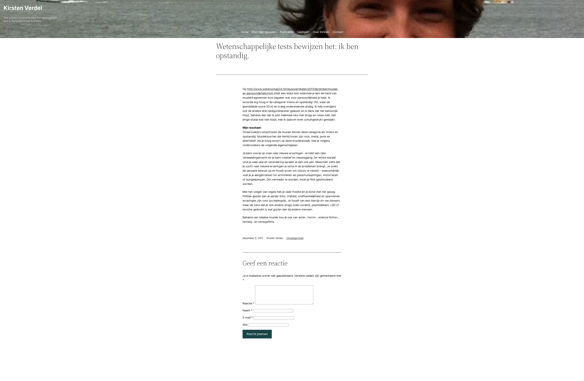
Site (245, 324)
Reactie (248, 303)
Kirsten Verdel (23, 8)
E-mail (248, 317)
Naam (247, 310)
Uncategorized (294, 238)
